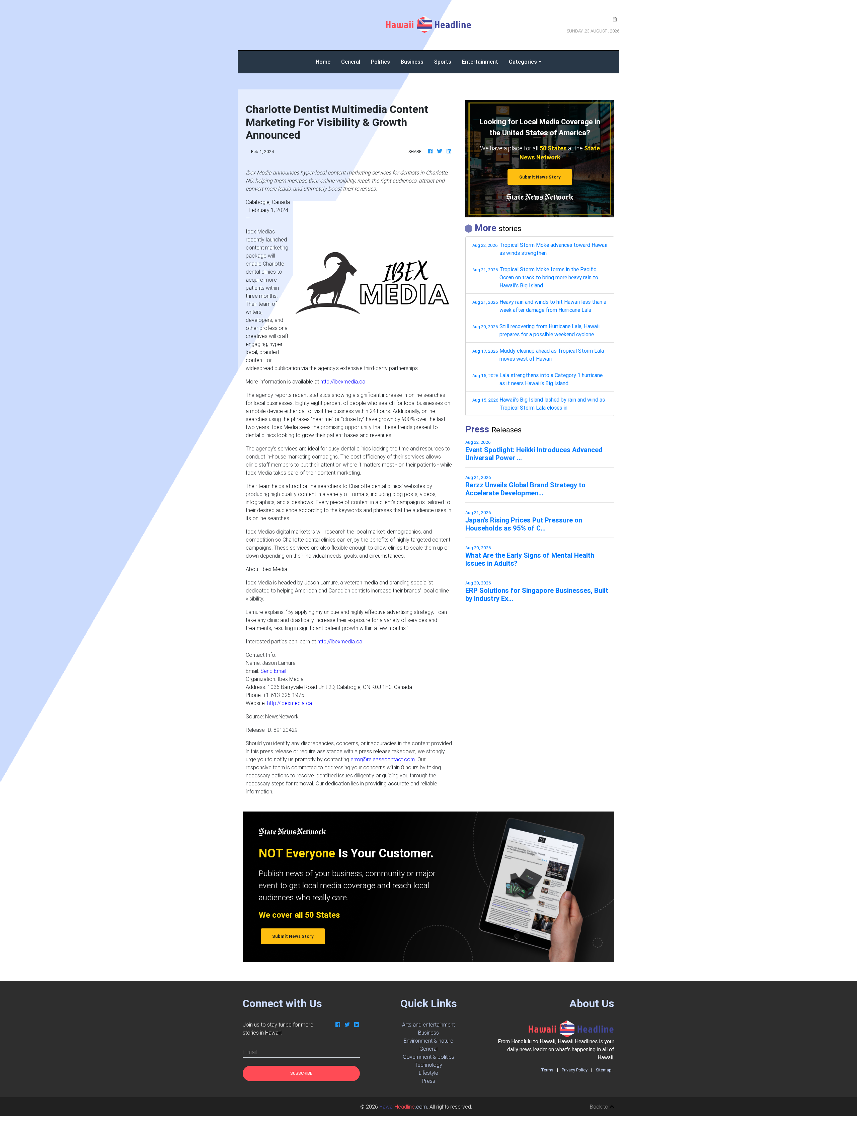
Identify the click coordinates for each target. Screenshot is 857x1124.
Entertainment (480, 61)
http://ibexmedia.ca (342, 381)
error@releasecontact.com (382, 759)
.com (403, 1106)
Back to (600, 1106)
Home (326, 61)
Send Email (273, 671)
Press (428, 1080)
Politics (380, 61)
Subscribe (301, 1073)
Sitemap (604, 1070)
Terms (547, 1070)
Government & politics (428, 1056)
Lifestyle (428, 1072)
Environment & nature (428, 1040)
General (350, 61)
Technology (428, 1064)
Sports (442, 61)
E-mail (250, 1052)
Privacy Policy (575, 1070)
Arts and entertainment (428, 1024)
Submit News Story (540, 177)
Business (412, 61)
